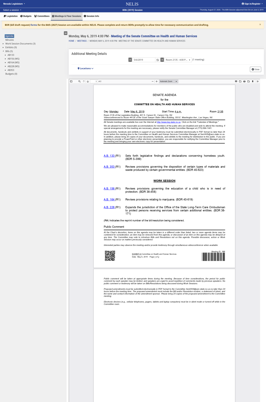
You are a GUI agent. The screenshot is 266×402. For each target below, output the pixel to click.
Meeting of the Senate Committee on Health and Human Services (154, 36)
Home (71, 41)
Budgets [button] (27, 16)
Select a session (11, 10)
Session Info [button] (92, 16)
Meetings (82, 41)
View (256, 69)
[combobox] (144, 60)
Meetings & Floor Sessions (67, 16)
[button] (157, 60)
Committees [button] (43, 16)
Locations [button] (85, 68)
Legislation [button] (12, 16)
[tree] (33, 55)
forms (34, 24)
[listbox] (178, 59)
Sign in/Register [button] (252, 3)
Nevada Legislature (13, 3)
